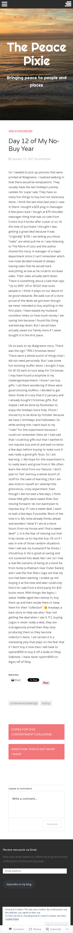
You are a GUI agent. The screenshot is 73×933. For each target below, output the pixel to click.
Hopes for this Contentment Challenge (31, 732)
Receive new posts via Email (19, 849)
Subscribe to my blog (19, 884)
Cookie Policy (12, 918)
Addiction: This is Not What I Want (33, 751)
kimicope (44, 159)
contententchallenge (23, 703)
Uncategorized (20, 131)
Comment (52, 824)
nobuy (46, 703)
